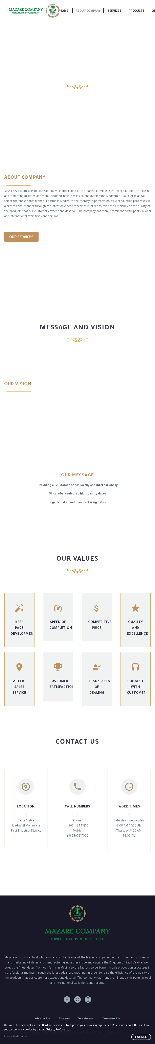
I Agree (141, 1037)
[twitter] (77, 999)
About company (88, 10)
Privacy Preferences (16, 1037)
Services (114, 10)
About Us (42, 1019)
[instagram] (88, 999)
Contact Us (111, 1019)
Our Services (21, 236)
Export (64, 1019)
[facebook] (67, 999)
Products (137, 10)
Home (64, 10)
